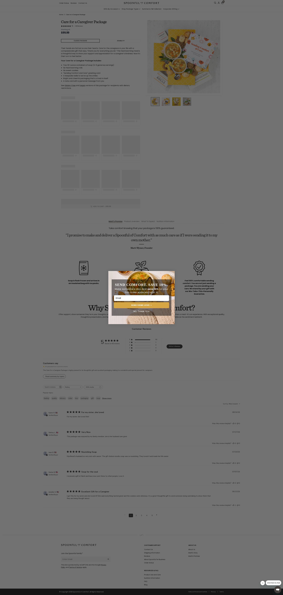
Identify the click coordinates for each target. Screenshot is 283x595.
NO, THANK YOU (141, 311)
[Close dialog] (171, 274)
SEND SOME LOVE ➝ (141, 305)
